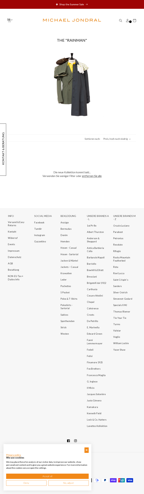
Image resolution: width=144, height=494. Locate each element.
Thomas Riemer (121, 311)
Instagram (39, 235)
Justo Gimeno (94, 400)
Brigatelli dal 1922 (96, 283)
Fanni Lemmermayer (95, 342)
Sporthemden (68, 321)
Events (11, 244)
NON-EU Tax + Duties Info (15, 278)
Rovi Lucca (118, 273)
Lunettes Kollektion (97, 426)
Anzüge (65, 222)
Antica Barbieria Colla (95, 250)
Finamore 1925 (95, 362)
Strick (64, 327)
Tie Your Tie (119, 318)
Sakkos (64, 315)
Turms (116, 324)
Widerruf (13, 238)
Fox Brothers (93, 368)
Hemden (65, 241)
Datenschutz (14, 257)
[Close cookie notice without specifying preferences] (86, 450)
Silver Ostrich (120, 292)
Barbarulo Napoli (96, 257)
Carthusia (92, 289)
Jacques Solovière (96, 394)
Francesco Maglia (96, 375)
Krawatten (66, 273)
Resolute (118, 244)
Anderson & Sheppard (93, 240)
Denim (64, 235)
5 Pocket (65, 292)
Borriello (91, 264)
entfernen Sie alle (92, 176)
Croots (90, 315)
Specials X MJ (120, 305)
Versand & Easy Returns (16, 224)
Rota (115, 267)
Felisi (90, 356)
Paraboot (118, 232)
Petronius (118, 238)
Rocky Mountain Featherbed (121, 259)
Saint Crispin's (120, 280)
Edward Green (94, 333)
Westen (65, 333)
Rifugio (117, 251)
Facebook (39, 222)
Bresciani (92, 276)
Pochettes (66, 286)
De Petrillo (92, 321)
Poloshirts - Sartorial (67, 307)
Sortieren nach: (92, 139)
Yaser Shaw (119, 349)
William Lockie (121, 343)
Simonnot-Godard (122, 299)
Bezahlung (13, 270)
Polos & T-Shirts (69, 299)
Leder (64, 279)
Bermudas (66, 229)
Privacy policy (13, 455)
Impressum (14, 251)
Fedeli (90, 349)
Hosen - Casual (69, 248)
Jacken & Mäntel (69, 260)
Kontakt (12, 231)
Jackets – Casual (69, 267)
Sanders (117, 286)
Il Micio (90, 388)
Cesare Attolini (95, 295)
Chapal (90, 302)
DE (9, 19)
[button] (120, 20)
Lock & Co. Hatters (97, 419)
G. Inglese (92, 381)
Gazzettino (40, 241)
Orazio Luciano (121, 225)
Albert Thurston (95, 232)
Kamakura (92, 407)
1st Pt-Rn (92, 225)
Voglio (116, 337)
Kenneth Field (94, 413)
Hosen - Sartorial (69, 254)
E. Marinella (93, 327)
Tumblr (38, 229)
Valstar (117, 330)
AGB (10, 263)
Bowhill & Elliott (95, 270)
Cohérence (93, 308)
